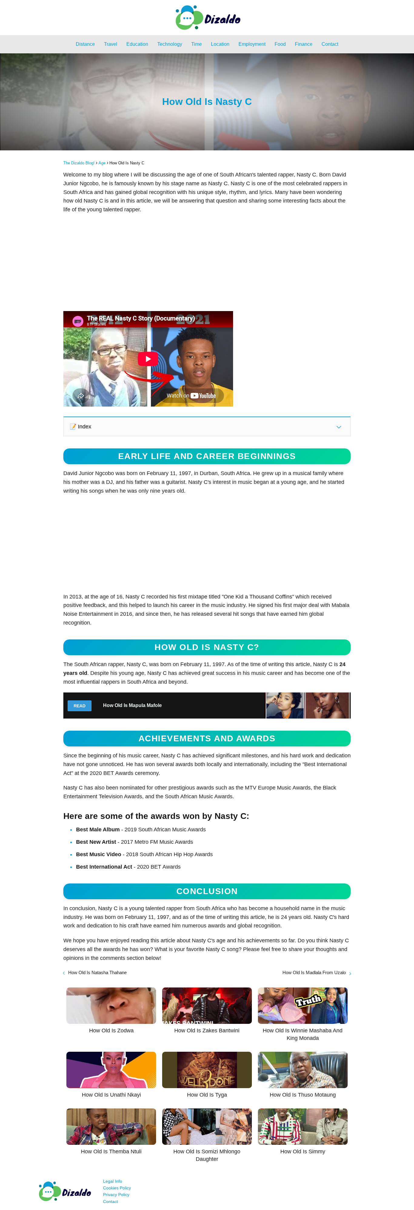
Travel (110, 44)
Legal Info (112, 1181)
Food (280, 44)
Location (220, 44)
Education (137, 44)
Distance (85, 44)
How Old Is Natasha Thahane (97, 972)
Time (196, 44)
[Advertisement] (207, 262)
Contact (330, 44)
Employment (252, 44)
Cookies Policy (117, 1187)
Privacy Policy (116, 1194)
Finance (303, 44)
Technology (169, 44)
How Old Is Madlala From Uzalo (314, 972)
